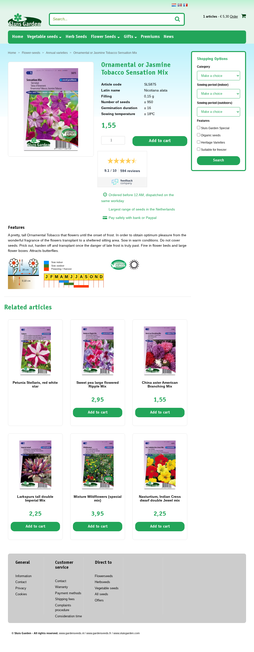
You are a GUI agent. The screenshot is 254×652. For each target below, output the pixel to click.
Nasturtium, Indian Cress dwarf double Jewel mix (160, 498)
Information (23, 576)
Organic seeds (210, 135)
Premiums (150, 37)
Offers (99, 600)
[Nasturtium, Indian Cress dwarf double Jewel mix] (160, 464)
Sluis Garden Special (214, 128)
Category (203, 66)
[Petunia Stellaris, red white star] (35, 350)
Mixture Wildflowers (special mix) (98, 498)
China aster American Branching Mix (160, 384)
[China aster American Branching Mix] (160, 350)
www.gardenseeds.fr (98, 633)
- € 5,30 (220, 16)
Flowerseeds (104, 576)
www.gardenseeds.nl (71, 633)
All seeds (101, 594)
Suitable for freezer (213, 149)
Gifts (128, 37)
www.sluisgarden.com (126, 633)
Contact (21, 582)
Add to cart (160, 141)
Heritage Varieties (212, 142)
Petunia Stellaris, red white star (35, 384)
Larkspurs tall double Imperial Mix (35, 498)
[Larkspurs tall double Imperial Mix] (35, 464)
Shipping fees (65, 599)
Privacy (20, 588)
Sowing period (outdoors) (214, 103)
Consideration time (68, 616)
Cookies (21, 594)
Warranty (61, 587)
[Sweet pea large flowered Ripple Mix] (98, 350)
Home (17, 36)
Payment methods (68, 593)
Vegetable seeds (42, 37)
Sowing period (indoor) (212, 85)
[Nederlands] (174, 4)
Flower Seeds (103, 37)
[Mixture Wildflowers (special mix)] (98, 464)
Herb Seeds (76, 37)
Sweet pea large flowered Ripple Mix (97, 384)
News (169, 37)
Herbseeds (102, 582)
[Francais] (185, 4)
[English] (180, 4)
